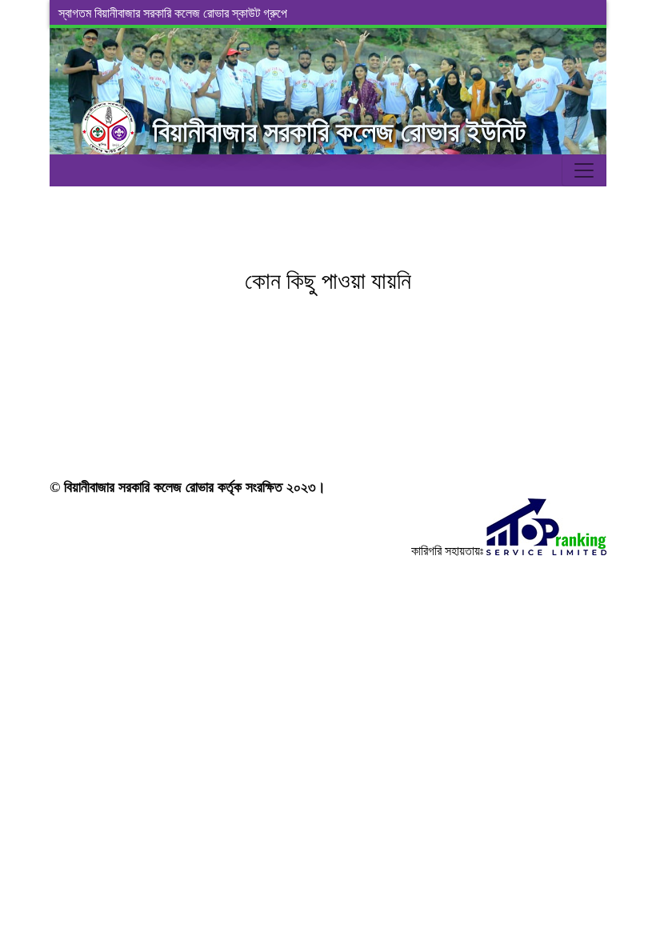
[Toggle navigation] (584, 170)
